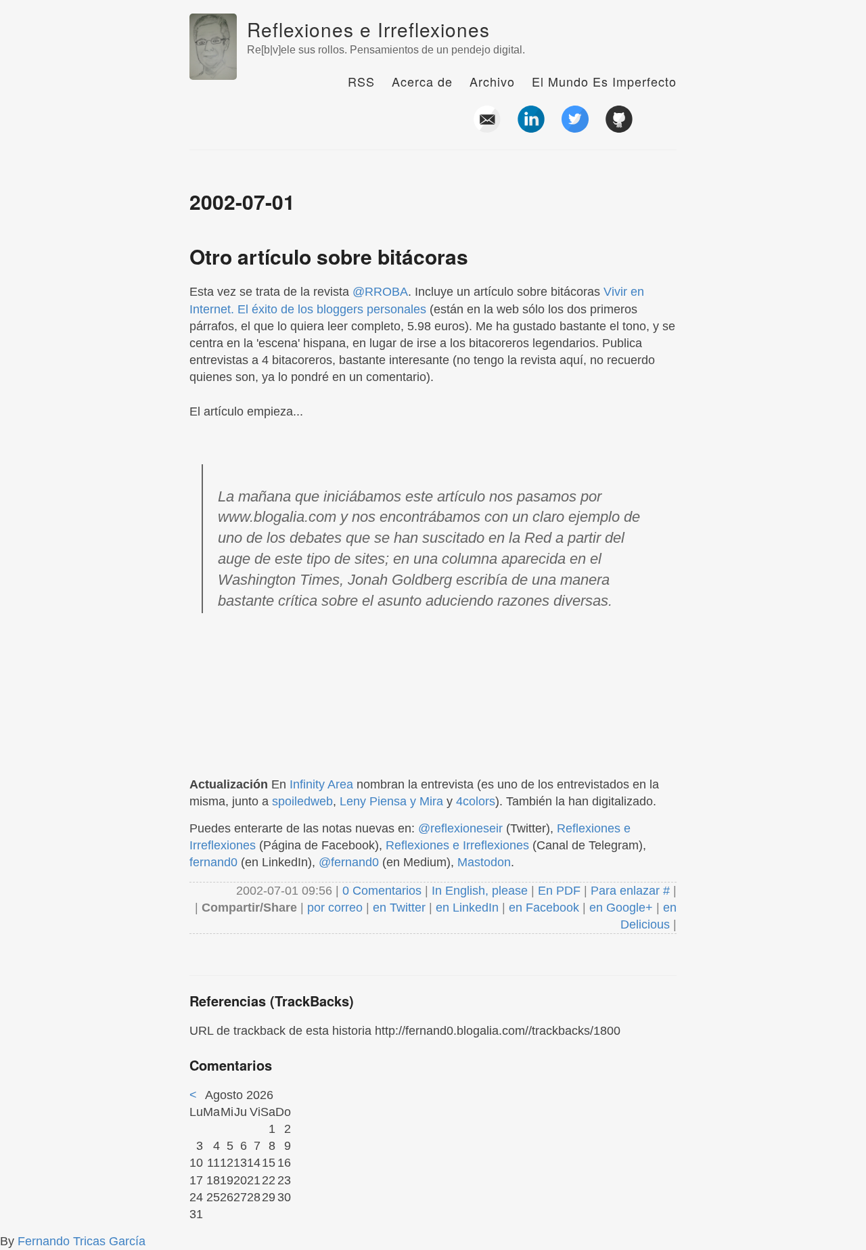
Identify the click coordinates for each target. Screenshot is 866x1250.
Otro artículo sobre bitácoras (328, 256)
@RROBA (380, 291)
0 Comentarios (383, 890)
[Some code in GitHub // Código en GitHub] (619, 127)
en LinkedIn (467, 907)
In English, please (480, 890)
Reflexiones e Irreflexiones (368, 29)
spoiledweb (302, 801)
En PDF (559, 890)
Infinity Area (321, 784)
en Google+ (621, 907)
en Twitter (399, 907)
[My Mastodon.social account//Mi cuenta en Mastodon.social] (663, 127)
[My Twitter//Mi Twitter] (575, 127)
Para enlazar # (630, 890)
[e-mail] (487, 127)
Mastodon (484, 862)
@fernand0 (349, 862)
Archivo (492, 81)
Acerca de (422, 81)
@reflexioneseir (460, 828)
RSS (361, 81)
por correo (333, 907)
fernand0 (213, 862)
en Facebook (542, 907)
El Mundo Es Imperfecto (604, 81)
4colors (475, 801)
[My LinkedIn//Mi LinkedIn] (531, 127)
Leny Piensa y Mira (391, 801)
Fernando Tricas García (81, 1241)
